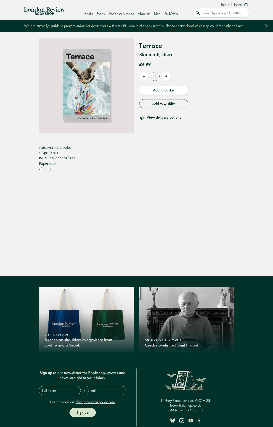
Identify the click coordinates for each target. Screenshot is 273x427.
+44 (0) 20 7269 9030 (185, 410)
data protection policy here (95, 402)
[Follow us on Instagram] (181, 420)
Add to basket (164, 90)
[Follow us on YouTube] (190, 420)
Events (101, 14)
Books (88, 14)
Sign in (224, 4)
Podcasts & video (121, 14)
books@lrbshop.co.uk (203, 26)
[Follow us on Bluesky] (172, 420)
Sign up (83, 412)
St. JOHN (171, 14)
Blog (157, 14)
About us (144, 14)
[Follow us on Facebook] (199, 420)
